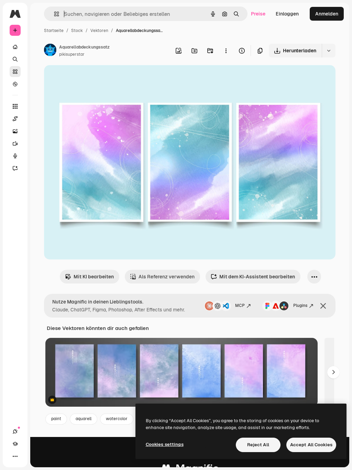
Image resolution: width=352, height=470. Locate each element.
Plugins (300, 305)
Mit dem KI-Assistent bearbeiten (257, 277)
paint (56, 418)
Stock (77, 30)
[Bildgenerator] (15, 131)
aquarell (83, 418)
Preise (258, 14)
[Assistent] (15, 168)
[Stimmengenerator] (15, 155)
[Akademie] (15, 443)
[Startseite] (15, 46)
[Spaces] (15, 118)
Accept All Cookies (311, 445)
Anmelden (326, 14)
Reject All (258, 445)
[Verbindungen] (15, 431)
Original (88, 78)
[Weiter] (333, 372)
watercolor (117, 418)
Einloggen (287, 14)
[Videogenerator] (15, 143)
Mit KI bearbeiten (94, 277)
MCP (240, 305)
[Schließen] (323, 306)
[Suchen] (15, 59)
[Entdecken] (15, 83)
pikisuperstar (72, 54)
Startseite (54, 30)
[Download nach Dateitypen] (329, 50)
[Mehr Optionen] (226, 50)
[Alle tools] (15, 106)
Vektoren (99, 30)
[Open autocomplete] (53, 14)
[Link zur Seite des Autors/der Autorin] (50, 51)
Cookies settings (165, 444)
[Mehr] (15, 456)
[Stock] (15, 71)
